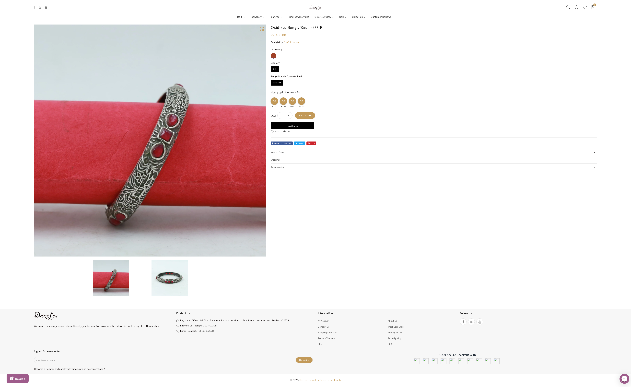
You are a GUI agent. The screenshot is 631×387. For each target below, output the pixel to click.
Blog (320, 344)
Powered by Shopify (330, 379)
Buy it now (292, 126)
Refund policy (394, 338)
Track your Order (396, 326)
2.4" (275, 68)
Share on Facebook (282, 143)
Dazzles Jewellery (309, 379)
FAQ (390, 344)
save (312, 143)
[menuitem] (243, 16)
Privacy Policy (395, 332)
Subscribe (304, 360)
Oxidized (277, 82)
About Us (392, 320)
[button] (624, 379)
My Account (323, 320)
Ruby (273, 56)
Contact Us (323, 326)
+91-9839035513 (206, 330)
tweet (301, 143)
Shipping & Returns (327, 332)
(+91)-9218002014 (208, 325)
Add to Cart (305, 115)
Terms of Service (326, 338)
